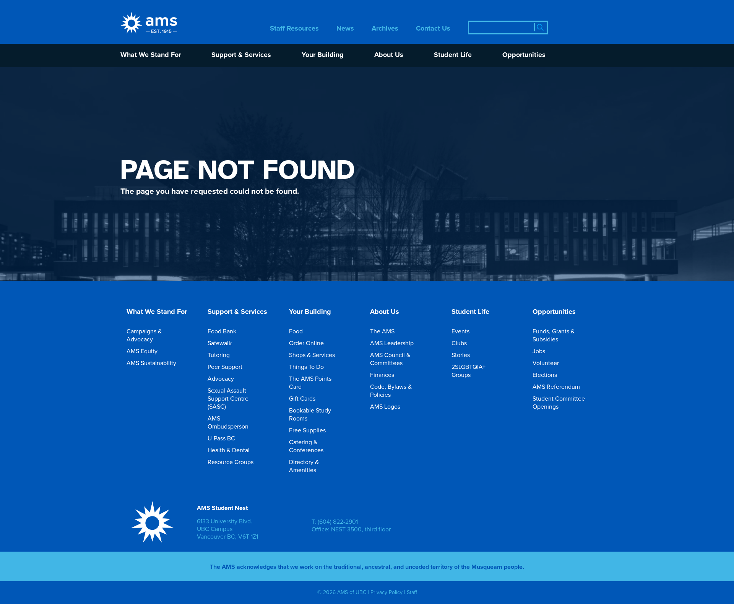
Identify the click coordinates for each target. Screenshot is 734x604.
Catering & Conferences (306, 446)
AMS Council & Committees (390, 359)
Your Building (323, 55)
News (345, 28)
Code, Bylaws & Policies (391, 390)
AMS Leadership (392, 343)
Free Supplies (307, 430)
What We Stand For (150, 55)
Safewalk (220, 343)
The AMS (382, 331)
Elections (545, 374)
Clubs (459, 343)
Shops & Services (312, 355)
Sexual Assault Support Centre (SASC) (228, 398)
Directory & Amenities (304, 466)
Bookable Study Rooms (310, 414)
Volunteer (546, 363)
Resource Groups (230, 462)
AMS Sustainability (151, 363)
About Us (388, 55)
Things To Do (306, 366)
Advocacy (221, 378)
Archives (385, 28)
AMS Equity (142, 351)
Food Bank (222, 331)
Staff (412, 592)
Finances (382, 374)
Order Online (306, 343)
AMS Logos (385, 406)
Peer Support (225, 366)
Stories (460, 355)
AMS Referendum (556, 386)
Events (460, 331)
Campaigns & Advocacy (144, 335)
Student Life (453, 55)
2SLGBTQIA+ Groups (468, 370)
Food (296, 331)
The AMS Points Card (310, 382)
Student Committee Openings (559, 402)
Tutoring (219, 355)
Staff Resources (294, 28)
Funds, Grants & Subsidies (554, 335)
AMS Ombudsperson (228, 422)
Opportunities (524, 55)
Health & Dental (229, 450)
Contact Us (433, 28)
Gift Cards (302, 398)
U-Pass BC (221, 438)
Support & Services (241, 55)
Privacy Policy (386, 592)
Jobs (539, 351)
